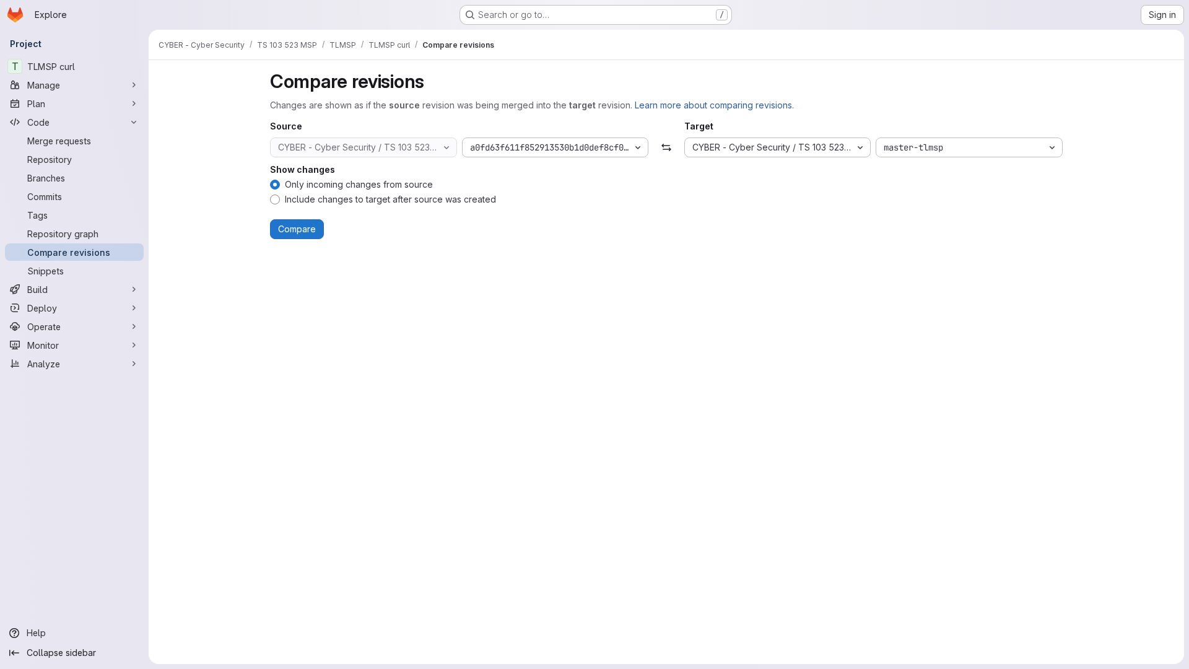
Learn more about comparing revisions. (714, 105)
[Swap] (666, 147)
